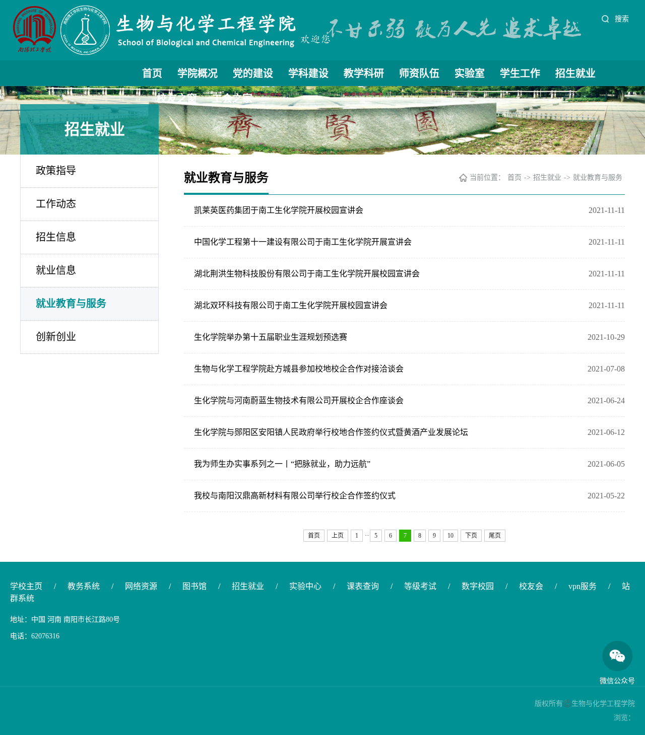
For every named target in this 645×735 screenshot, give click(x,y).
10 (450, 535)
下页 (471, 535)
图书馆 (194, 586)
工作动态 (56, 203)
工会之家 (232, 98)
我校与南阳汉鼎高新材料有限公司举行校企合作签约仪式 (295, 495)
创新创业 (56, 336)
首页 (152, 73)
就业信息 (56, 270)
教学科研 (364, 73)
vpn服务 (582, 586)
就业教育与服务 (71, 303)
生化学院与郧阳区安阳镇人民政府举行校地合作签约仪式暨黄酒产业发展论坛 (331, 432)
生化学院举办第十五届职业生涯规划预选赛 (270, 337)
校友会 (531, 586)
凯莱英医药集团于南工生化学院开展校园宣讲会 (278, 210)
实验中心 (305, 586)
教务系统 (84, 586)
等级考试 (420, 586)
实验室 (470, 73)
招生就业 (575, 73)
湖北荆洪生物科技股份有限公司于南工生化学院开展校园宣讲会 (307, 273)
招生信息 (56, 237)
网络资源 (141, 586)
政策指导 (56, 170)
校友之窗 (177, 98)
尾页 (495, 535)
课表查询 (363, 586)
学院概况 (197, 73)
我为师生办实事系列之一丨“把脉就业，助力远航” (282, 464)
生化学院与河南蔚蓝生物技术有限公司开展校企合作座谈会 (299, 400)
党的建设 (253, 73)
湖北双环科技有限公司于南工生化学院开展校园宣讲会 (291, 305)
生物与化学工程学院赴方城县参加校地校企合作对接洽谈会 (299, 368)
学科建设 (308, 73)
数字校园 (478, 586)
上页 (338, 535)
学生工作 (520, 73)
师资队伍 (419, 73)
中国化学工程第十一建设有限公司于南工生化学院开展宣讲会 (303, 242)
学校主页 (26, 586)
